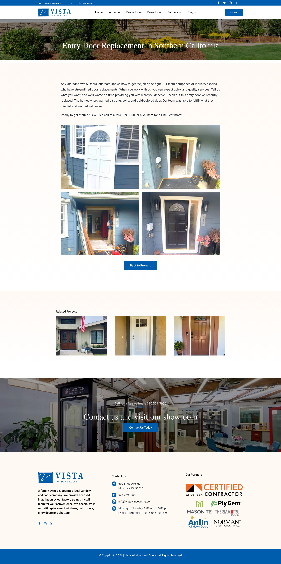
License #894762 (52, 3)
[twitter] (224, 2)
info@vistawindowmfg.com (135, 502)
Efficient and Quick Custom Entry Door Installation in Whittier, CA (140, 328)
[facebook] (218, 2)
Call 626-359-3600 (85, 3)
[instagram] (230, 2)
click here (146, 115)
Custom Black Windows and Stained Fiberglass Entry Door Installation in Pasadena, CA (81, 326)
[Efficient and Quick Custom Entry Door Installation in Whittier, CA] (140, 336)
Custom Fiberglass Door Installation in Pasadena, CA (199, 330)
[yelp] (236, 2)
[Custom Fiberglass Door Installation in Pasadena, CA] (199, 336)
